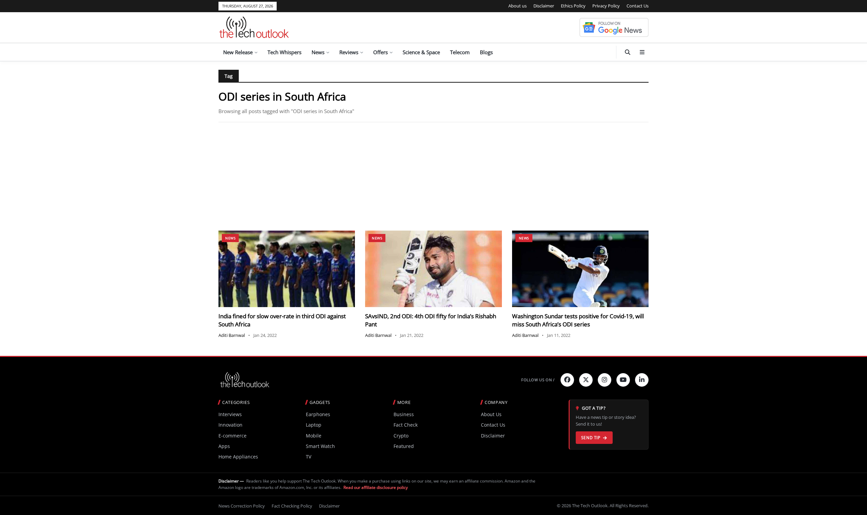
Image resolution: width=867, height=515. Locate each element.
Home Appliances (238, 456)
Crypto (401, 435)
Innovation (230, 425)
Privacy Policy (606, 6)
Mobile (313, 435)
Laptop (313, 425)
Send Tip (590, 438)
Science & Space (421, 52)
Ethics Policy (573, 6)
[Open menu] (642, 52)
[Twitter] (586, 380)
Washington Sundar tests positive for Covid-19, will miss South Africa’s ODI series (578, 320)
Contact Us (638, 6)
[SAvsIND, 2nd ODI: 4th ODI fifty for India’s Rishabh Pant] (433, 269)
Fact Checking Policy (292, 506)
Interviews (230, 414)
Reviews (348, 52)
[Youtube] (623, 380)
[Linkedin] (642, 380)
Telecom (460, 52)
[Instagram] (604, 380)
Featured (404, 446)
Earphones (318, 414)
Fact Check (406, 425)
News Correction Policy (241, 506)
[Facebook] (567, 380)
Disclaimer (543, 6)
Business (404, 414)
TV (308, 456)
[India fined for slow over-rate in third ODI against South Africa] (286, 269)
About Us (491, 414)
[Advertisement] (433, 176)
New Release (238, 52)
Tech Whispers (284, 52)
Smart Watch (320, 446)
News (318, 52)
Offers (380, 52)
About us (517, 6)
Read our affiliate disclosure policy (375, 487)
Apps (224, 446)
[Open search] (627, 52)
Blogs (486, 52)
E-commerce (232, 435)
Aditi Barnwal (231, 335)
